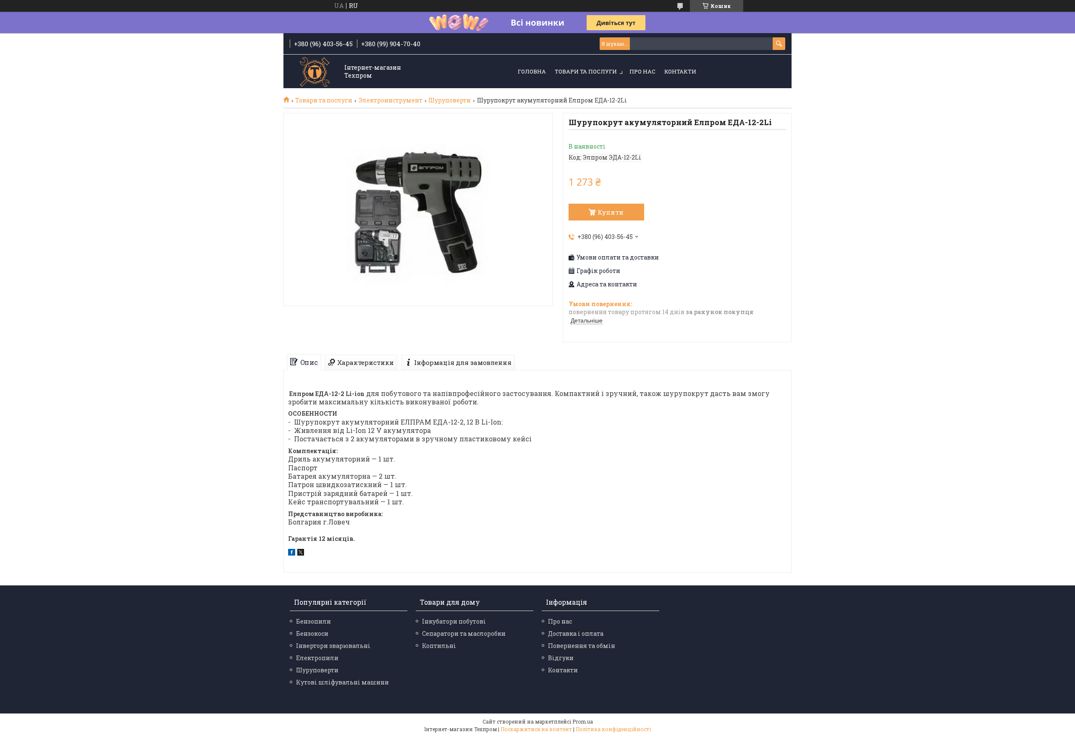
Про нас (642, 71)
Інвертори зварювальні (333, 646)
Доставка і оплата (575, 633)
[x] (300, 553)
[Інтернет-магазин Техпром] (315, 72)
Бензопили (313, 621)
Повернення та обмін (581, 646)
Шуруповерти (449, 100)
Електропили (317, 658)
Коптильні (439, 646)
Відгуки (561, 658)
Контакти (680, 71)
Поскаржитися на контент (536, 729)
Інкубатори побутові (454, 621)
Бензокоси (312, 633)
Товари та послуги (586, 71)
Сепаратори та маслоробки (464, 633)
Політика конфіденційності (613, 729)
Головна (532, 71)
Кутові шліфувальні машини (342, 682)
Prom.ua (582, 721)
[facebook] (291, 553)
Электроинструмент (390, 100)
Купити (611, 212)
